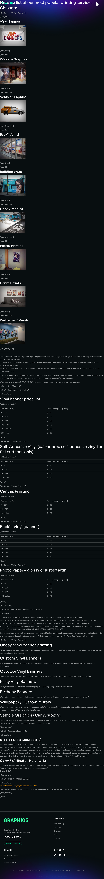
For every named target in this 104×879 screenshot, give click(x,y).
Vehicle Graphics (13, 97)
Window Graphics (14, 59)
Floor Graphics (11, 209)
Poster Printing (12, 246)
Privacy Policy (43, 876)
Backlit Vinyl (9, 134)
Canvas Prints (10, 283)
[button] (97, 4)
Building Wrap (11, 172)
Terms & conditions (59, 876)
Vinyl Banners (10, 21)
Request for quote (12, 843)
